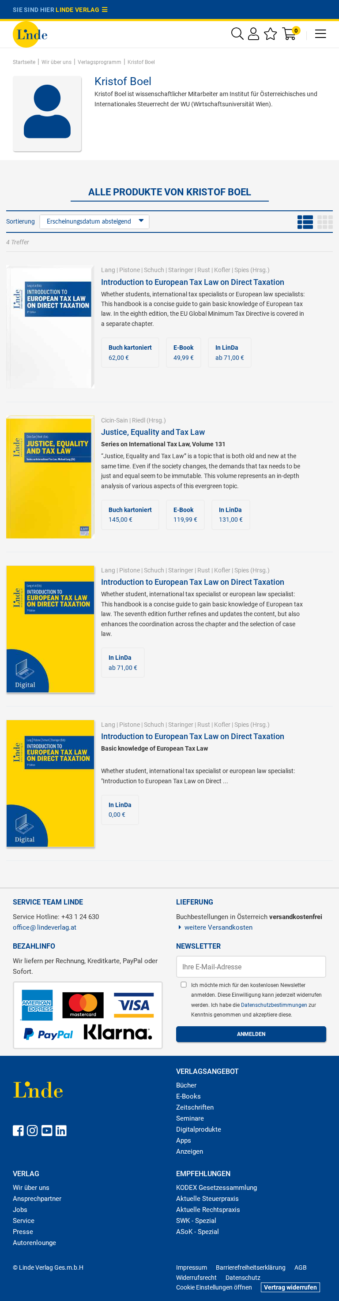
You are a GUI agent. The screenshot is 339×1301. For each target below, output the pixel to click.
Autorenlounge (34, 1243)
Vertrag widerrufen (290, 1287)
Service (23, 1221)
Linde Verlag (79, 9)
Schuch (154, 269)
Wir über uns (31, 1188)
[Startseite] (30, 34)
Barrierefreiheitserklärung (251, 1267)
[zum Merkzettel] (271, 36)
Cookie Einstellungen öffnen (214, 1287)
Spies (241, 269)
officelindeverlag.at (44, 927)
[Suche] (237, 36)
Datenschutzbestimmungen (275, 1005)
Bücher (186, 1085)
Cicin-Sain (114, 420)
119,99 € (185, 514)
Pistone (129, 269)
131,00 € (231, 514)
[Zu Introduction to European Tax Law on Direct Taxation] (50, 326)
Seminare (190, 1118)
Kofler (222, 269)
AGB (300, 1267)
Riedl (138, 420)
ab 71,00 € (229, 352)
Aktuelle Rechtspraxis (208, 1210)
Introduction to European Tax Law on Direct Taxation (192, 282)
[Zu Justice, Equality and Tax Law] (50, 476)
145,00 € (130, 514)
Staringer (180, 269)
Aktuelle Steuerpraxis (207, 1199)
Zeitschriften (195, 1107)
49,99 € (183, 352)
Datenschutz (243, 1277)
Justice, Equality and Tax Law (153, 432)
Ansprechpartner (37, 1199)
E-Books (188, 1096)
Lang (108, 269)
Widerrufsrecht (196, 1277)
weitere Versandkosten (218, 927)
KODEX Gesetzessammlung (216, 1188)
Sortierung (20, 221)
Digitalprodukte (198, 1129)
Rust (203, 269)
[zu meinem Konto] (253, 36)
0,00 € (120, 809)
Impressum (191, 1267)
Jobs (20, 1210)
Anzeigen (189, 1151)
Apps (183, 1140)
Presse (23, 1232)
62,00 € (130, 352)
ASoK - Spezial (197, 1232)
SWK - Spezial (196, 1221)
